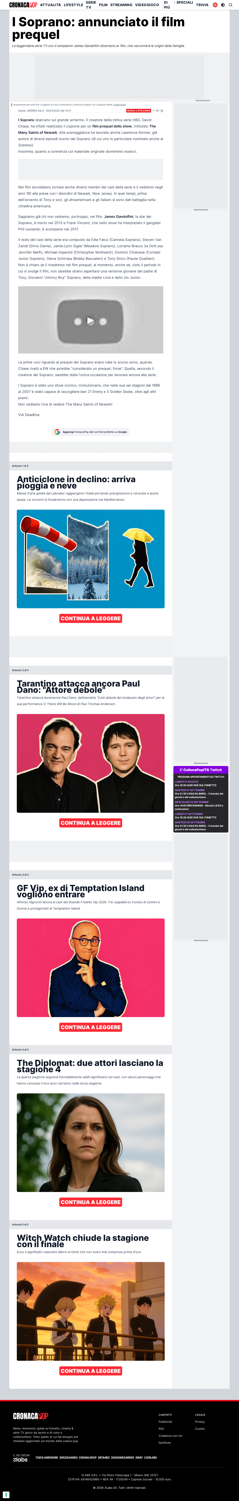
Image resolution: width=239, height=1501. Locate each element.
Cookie (200, 1428)
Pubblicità (165, 1421)
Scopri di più (120, 104)
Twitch (216, 770)
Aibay (139, 1457)
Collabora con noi (170, 1435)
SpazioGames (68, 1457)
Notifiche (165, 1442)
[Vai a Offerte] (215, 5)
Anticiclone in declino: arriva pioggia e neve (76, 482)
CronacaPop (88, 1457)
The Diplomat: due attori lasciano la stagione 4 (90, 1066)
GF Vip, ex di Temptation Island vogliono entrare (81, 891)
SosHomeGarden (122, 1457)
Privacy (200, 1421)
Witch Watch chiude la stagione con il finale (83, 1241)
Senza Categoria (138, 110)
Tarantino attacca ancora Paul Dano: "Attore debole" (78, 686)
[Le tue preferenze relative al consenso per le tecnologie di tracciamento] (6, 1495)
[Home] (23, 5)
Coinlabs (150, 1457)
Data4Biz (104, 1457)
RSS (161, 1428)
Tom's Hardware (47, 1457)
